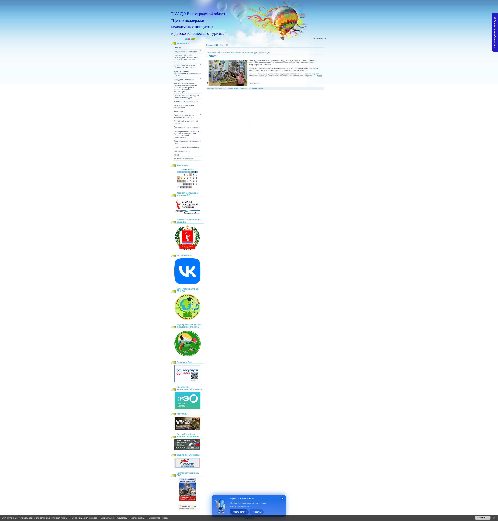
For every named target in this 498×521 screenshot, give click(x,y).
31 (190, 187)
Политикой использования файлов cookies (148, 518)
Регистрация (189, 39)
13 (178, 181)
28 (181, 187)
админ (236, 88)
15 (184, 181)
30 (187, 187)
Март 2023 (187, 169)
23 (187, 184)
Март (222, 45)
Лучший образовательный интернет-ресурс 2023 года (238, 52)
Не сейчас (257, 512)
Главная (186, 39)
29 (184, 187)
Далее (211, 56)
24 (190, 184)
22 (184, 184)
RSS (194, 39)
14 (181, 181)
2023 (216, 45)
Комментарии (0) (257, 88)
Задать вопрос (239, 512)
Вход (192, 39)
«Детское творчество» (312, 74)
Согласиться (483, 518)
